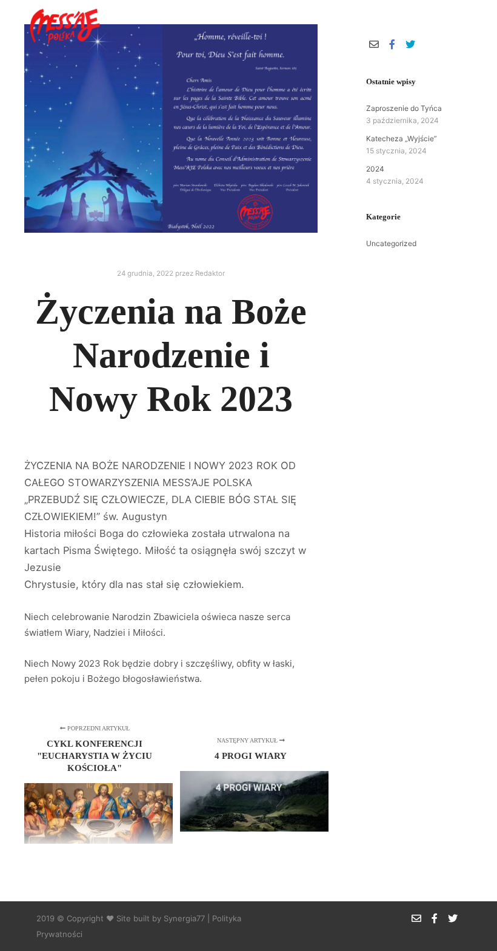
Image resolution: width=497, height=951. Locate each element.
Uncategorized (391, 243)
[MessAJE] (63, 25)
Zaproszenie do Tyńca (404, 108)
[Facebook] (447, 25)
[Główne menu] (391, 25)
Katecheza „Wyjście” (401, 138)
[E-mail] (428, 25)
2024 (375, 168)
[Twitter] (465, 25)
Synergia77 (184, 918)
